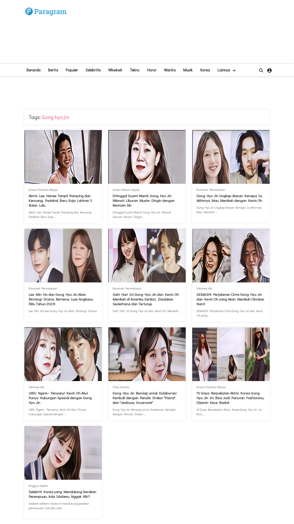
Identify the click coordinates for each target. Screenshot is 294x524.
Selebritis (93, 69)
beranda (33, 69)
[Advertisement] (178, 33)
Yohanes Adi (204, 288)
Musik (188, 69)
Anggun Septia (38, 486)
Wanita (170, 69)
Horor (151, 69)
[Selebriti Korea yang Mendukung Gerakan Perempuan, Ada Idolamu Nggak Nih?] (63, 453)
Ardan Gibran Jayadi (126, 190)
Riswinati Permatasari (211, 190)
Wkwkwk (115, 69)
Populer (72, 69)
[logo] (45, 6)
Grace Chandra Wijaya (43, 190)
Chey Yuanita (121, 387)
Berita (53, 69)
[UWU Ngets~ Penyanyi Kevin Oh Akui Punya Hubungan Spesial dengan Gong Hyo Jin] (63, 354)
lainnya (224, 69)
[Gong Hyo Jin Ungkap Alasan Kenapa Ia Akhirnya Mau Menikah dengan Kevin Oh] (231, 157)
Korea (205, 69)
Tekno (134, 69)
